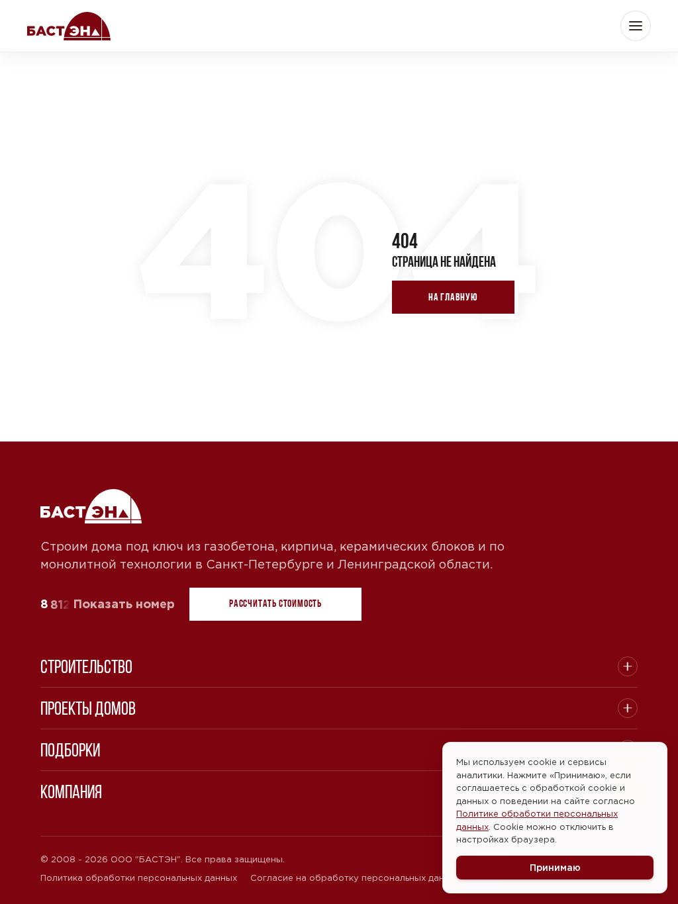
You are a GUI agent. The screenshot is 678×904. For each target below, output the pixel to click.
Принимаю (555, 867)
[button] (635, 26)
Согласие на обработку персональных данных (355, 878)
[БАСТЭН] (92, 506)
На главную (453, 296)
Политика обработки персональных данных (138, 878)
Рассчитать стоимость (275, 603)
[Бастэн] (69, 26)
